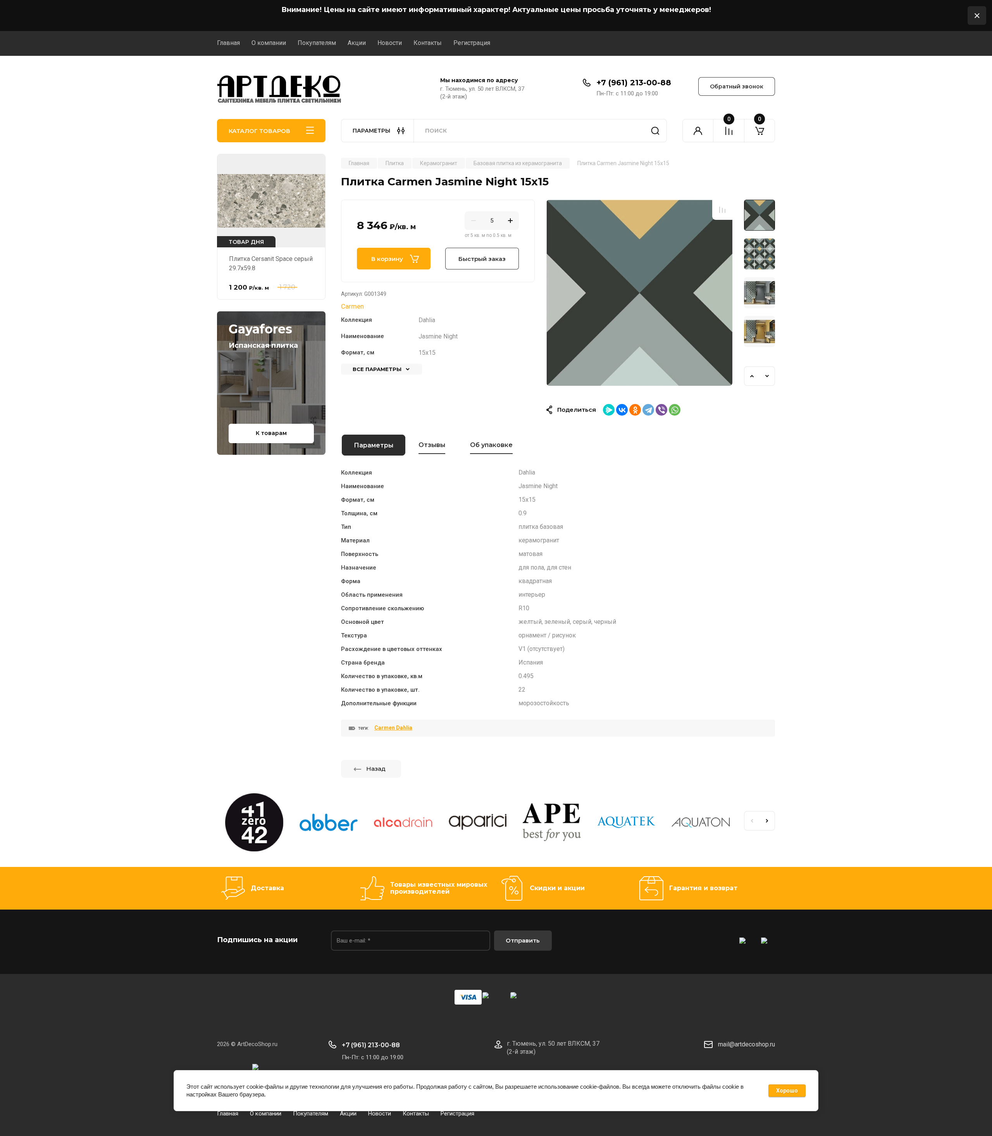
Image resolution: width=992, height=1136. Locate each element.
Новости (389, 43)
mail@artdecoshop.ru (746, 1044)
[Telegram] (648, 410)
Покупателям (317, 43)
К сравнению (722, 210)
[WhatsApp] (674, 410)
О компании (268, 43)
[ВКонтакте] (622, 410)
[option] (639, 293)
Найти (655, 130)
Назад (376, 768)
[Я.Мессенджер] (609, 410)
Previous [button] (752, 376)
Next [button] (767, 376)
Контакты (427, 43)
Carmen (352, 306)
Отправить (523, 940)
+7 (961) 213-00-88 (633, 82)
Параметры (373, 445)
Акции (357, 43)
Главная (228, 43)
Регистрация (471, 43)
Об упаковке (491, 445)
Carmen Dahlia (393, 728)
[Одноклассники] (635, 410)
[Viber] (661, 410)
